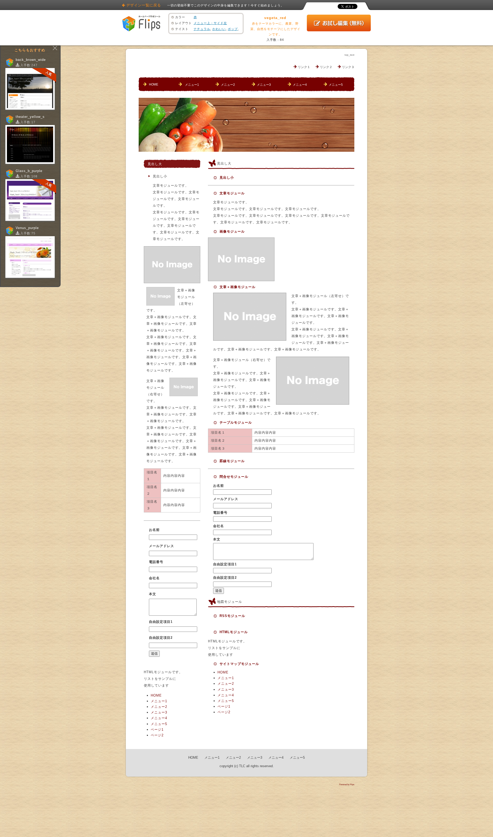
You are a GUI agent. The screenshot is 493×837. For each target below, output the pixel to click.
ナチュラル (202, 29)
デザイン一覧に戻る (143, 5)
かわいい (219, 29)
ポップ (233, 29)
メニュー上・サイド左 (210, 23)
